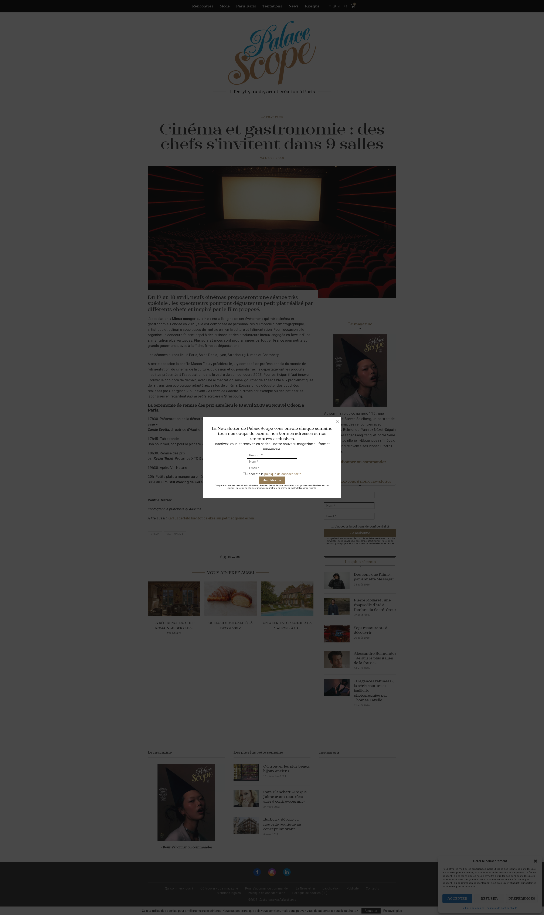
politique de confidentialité (282, 474)
